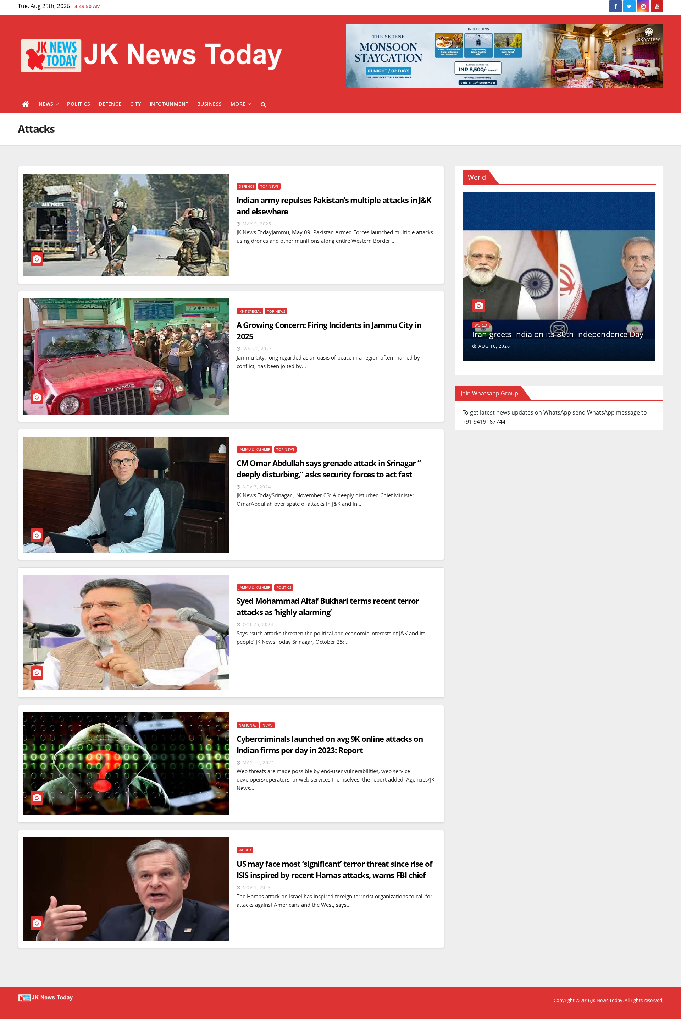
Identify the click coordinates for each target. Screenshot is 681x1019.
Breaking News (489, 315)
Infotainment (169, 103)
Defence (110, 103)
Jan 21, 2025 (257, 349)
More (238, 103)
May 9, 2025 (257, 224)
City (135, 103)
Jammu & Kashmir (254, 449)
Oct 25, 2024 (258, 624)
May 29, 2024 (258, 763)
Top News (269, 186)
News (46, 103)
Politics (78, 103)
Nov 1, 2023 (257, 887)
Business (209, 103)
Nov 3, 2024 (257, 487)
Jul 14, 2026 (492, 346)
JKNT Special (250, 311)
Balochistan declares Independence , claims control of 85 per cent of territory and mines (552, 329)
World (245, 850)
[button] (263, 104)
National (247, 725)
